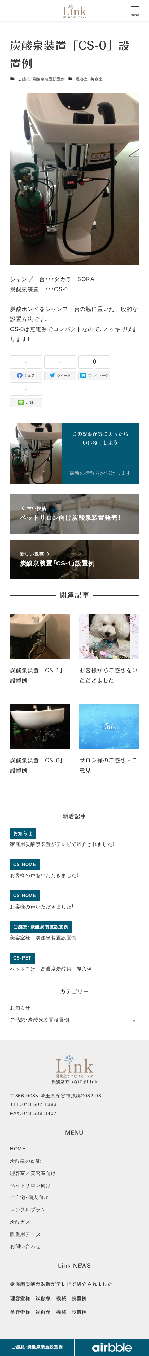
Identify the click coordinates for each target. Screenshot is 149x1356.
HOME (18, 1148)
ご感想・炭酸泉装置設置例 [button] (37, 1347)
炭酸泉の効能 (25, 1161)
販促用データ (25, 1234)
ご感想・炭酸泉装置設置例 (41, 79)
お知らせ (20, 1007)
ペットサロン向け (30, 1185)
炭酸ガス (20, 1222)
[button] (112, 1347)
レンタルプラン (28, 1209)
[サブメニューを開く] (134, 1020)
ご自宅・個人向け (29, 1197)
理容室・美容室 (89, 79)
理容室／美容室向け (33, 1173)
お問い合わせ (25, 1246)
